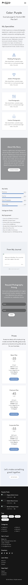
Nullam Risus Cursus (12, 501)
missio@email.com (6, 546)
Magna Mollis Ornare (12, 495)
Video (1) (17, 531)
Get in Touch (14, 477)
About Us (3, 560)
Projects (3, 564)
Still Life (5, 516)
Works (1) (17, 527)
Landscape (5, 519)
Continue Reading (14, 169)
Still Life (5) (17, 529)
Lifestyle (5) (4, 527)
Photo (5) (4, 529)
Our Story (3, 562)
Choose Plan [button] (14, 379)
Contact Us (3, 574)
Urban (11, 516)
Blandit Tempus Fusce (12, 506)
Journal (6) (4, 531)
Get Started (3, 573)
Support (3, 571)
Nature (17, 516)
